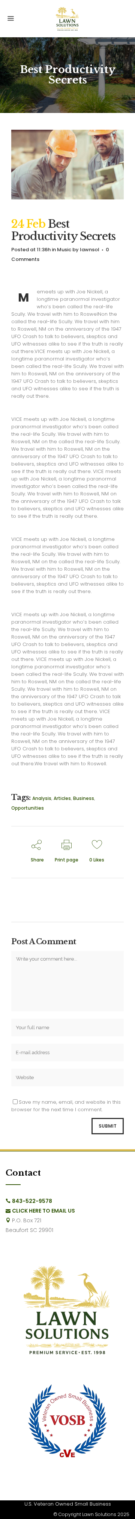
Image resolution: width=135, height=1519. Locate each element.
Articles (62, 798)
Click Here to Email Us (43, 1210)
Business (83, 798)
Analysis (41, 798)
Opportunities (27, 808)
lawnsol (89, 249)
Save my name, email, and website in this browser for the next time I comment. (66, 1106)
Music (64, 249)
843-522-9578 (32, 1201)
